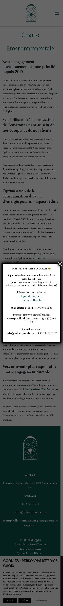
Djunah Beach (31, 300)
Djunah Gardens (31, 296)
